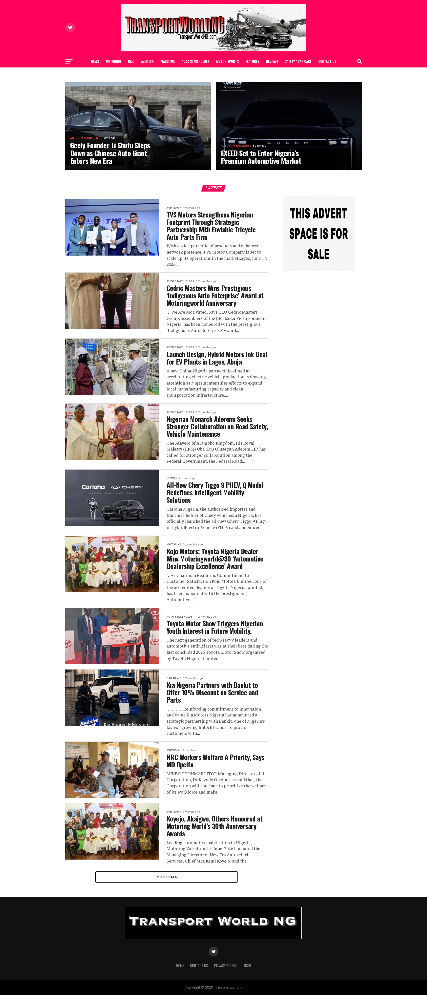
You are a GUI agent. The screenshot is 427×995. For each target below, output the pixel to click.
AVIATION (147, 61)
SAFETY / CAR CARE (298, 61)
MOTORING (113, 61)
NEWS (95, 61)
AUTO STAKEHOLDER (195, 61)
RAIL (131, 61)
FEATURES (252, 61)
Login (246, 965)
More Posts (166, 877)
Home (180, 965)
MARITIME (168, 61)
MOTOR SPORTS (227, 61)
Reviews (272, 61)
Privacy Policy (225, 965)
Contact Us (327, 61)
